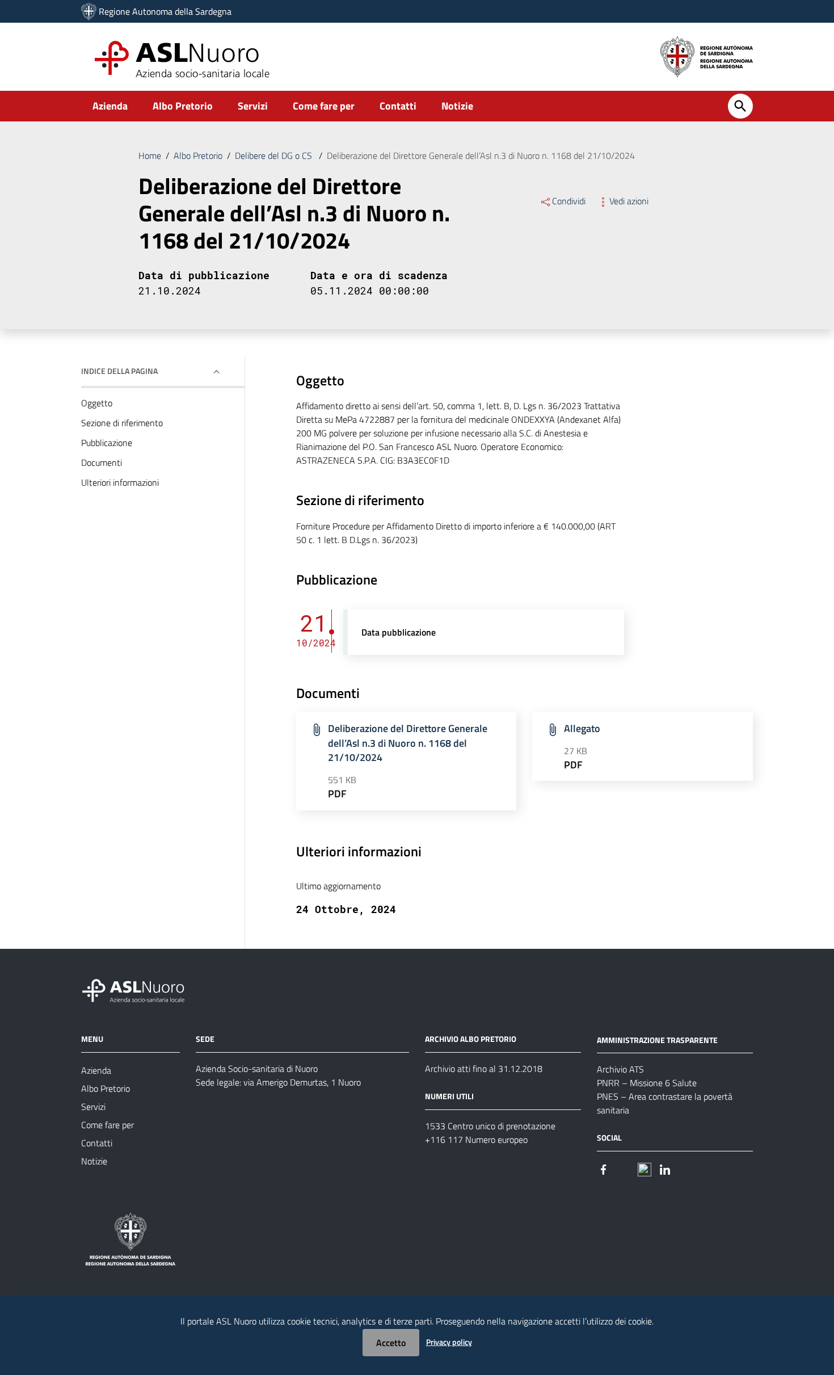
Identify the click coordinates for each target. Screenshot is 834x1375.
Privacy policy (449, 1342)
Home (149, 155)
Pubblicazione (106, 442)
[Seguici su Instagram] (624, 1168)
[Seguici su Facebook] (603, 1168)
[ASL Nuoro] (88, 11)
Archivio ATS (620, 1069)
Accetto (391, 1342)
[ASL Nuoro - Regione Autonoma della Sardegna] (140, 988)
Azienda (110, 105)
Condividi (569, 201)
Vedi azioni (628, 201)
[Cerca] (740, 106)
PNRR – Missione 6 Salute (647, 1083)
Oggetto (96, 403)
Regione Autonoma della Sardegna (165, 11)
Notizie (457, 105)
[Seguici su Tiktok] (644, 1168)
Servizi (253, 105)
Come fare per (324, 105)
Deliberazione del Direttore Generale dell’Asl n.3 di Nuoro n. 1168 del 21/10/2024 (407, 743)
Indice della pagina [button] (119, 371)
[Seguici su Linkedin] (665, 1168)
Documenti (101, 462)
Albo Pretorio (183, 105)
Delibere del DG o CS (274, 155)
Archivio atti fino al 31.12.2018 (483, 1068)
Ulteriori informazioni (120, 482)
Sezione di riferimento (122, 423)
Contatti (398, 105)
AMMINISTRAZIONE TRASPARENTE (657, 1039)
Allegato (582, 728)
